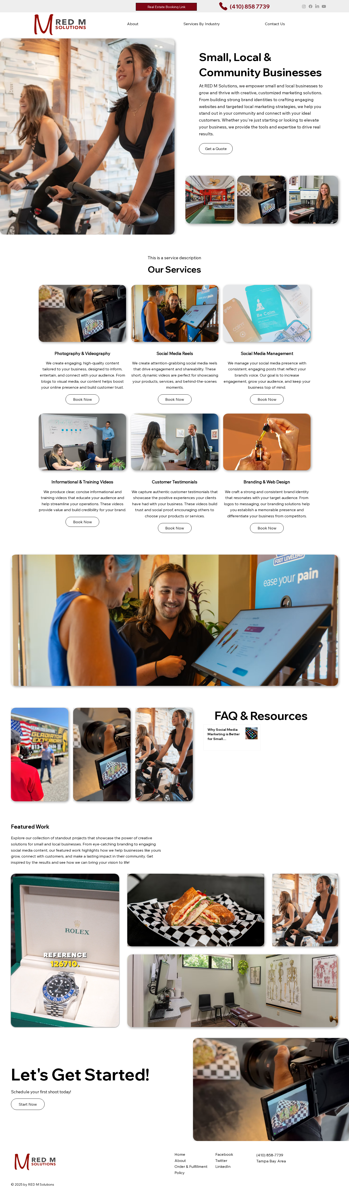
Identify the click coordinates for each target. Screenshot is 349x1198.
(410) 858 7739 (250, 6)
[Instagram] (304, 6)
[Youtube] (323, 6)
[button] (201, 24)
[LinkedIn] (317, 6)
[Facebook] (310, 6)
